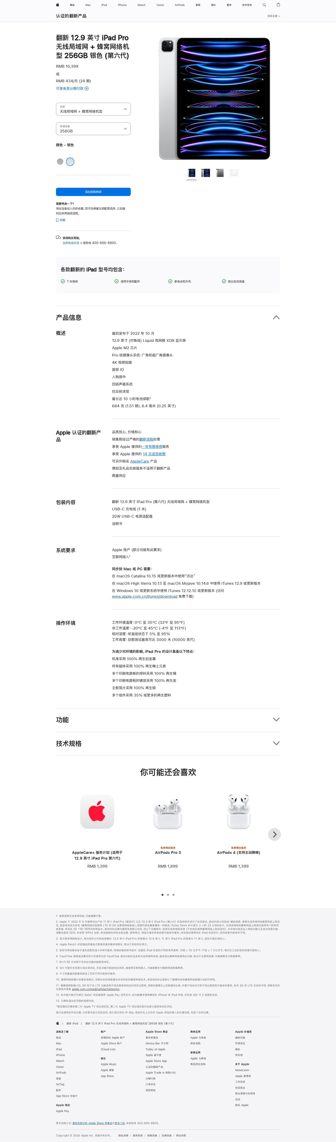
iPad (59, 1049)
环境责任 (240, 1043)
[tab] (191, 174)
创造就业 (240, 1087)
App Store (107, 1076)
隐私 (237, 1049)
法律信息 (167, 1135)
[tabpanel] (214, 98)
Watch (60, 1061)
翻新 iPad (72, 1023)
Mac (58, 1043)
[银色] (70, 162)
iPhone (60, 1055)
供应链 (239, 1055)
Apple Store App (156, 1061)
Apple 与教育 (198, 1058)
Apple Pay (62, 1111)
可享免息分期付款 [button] (76, 88)
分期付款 (151, 1078)
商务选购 (195, 1043)
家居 (58, 1078)
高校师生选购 (197, 1064)
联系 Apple (241, 1105)
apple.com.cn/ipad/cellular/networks (95, 989)
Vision (60, 1067)
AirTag (60, 1084)
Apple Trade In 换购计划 (161, 1072)
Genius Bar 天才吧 (157, 1043)
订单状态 (151, 1084)
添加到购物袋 (93, 191)
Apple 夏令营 (153, 1055)
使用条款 (138, 1135)
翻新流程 (146, 439)
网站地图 (181, 1135)
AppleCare (139, 461)
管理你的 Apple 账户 (113, 1037)
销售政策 (152, 1135)
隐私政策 (123, 1135)
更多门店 (120, 1123)
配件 (58, 1090)
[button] (264, 5)
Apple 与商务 (198, 1037)
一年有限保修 (152, 446)
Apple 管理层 (243, 1076)
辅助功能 (240, 1037)
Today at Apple (155, 1049)
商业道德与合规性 (245, 1093)
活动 (237, 1099)
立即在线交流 (72, 242)
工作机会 (240, 1081)
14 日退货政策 (154, 454)
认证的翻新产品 (71, 15)
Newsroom (242, 1070)
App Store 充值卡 (66, 1096)
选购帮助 (151, 1090)
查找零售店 (152, 1037)
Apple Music (109, 1064)
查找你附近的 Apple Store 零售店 (92, 1123)
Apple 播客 (107, 1070)
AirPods (61, 1072)
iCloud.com (108, 1049)
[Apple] (57, 1023)
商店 (58, 1037)
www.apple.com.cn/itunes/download (144, 596)
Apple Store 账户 (111, 1043)
